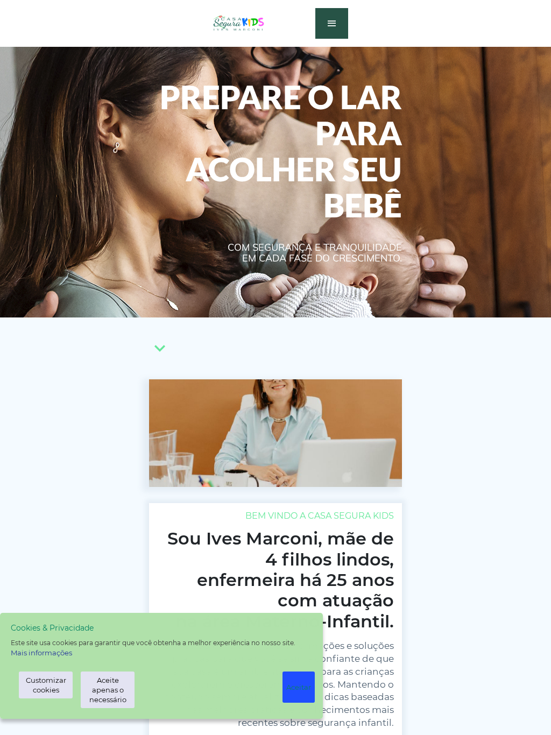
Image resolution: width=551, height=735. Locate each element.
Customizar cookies (46, 685)
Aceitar (298, 687)
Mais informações (41, 652)
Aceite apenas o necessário (107, 690)
